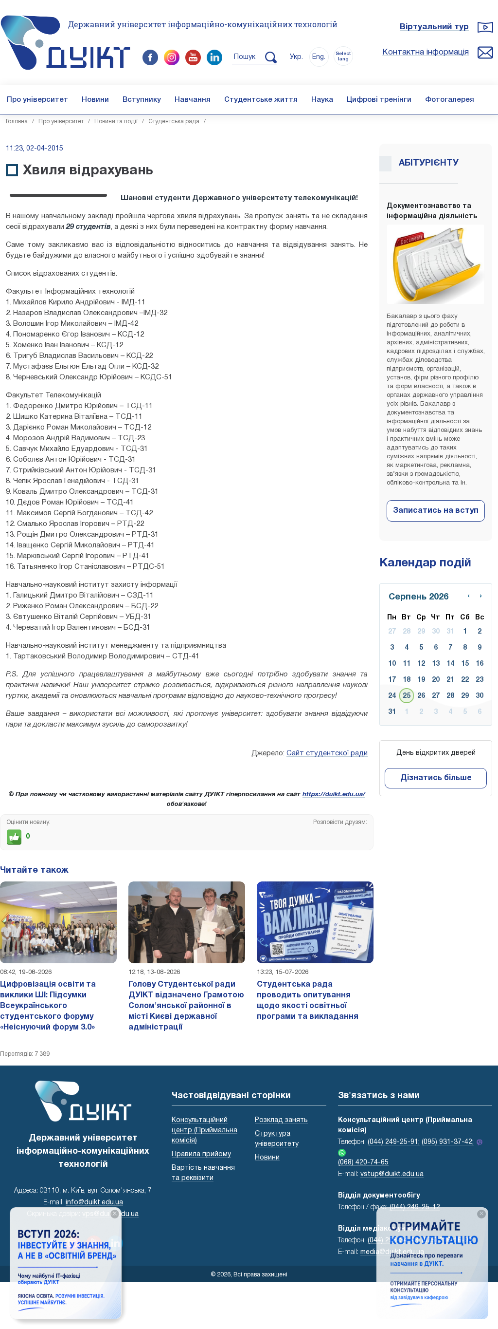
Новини (95, 99)
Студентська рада (173, 121)
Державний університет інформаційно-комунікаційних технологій (203, 24)
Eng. (318, 57)
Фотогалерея (449, 99)
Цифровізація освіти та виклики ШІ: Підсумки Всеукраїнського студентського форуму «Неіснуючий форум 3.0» (48, 1006)
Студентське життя (261, 99)
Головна (17, 121)
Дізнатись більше (436, 778)
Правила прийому (201, 1154)
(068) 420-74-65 (363, 1163)
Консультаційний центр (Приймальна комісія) (204, 1130)
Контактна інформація (425, 52)
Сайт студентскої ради (327, 753)
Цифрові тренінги (379, 99)
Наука (322, 99)
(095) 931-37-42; (448, 1142)
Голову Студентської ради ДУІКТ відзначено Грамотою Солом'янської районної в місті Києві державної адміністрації (186, 1006)
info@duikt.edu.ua (94, 1202)
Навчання (193, 99)
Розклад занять (281, 1120)
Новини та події (116, 121)
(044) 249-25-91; (394, 1142)
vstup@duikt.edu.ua (392, 1174)
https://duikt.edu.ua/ (333, 795)
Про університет (37, 99)
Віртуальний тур (434, 27)
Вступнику (142, 99)
